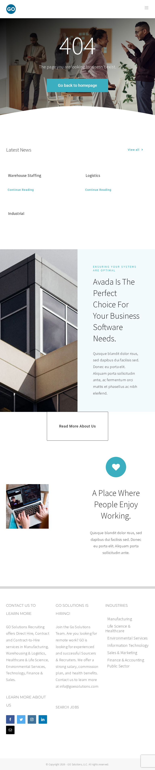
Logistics (93, 175)
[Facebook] (10, 719)
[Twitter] (21, 719)
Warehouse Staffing (24, 175)
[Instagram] (32, 719)
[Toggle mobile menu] (147, 8)
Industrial (16, 213)
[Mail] (10, 730)
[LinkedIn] (43, 719)
